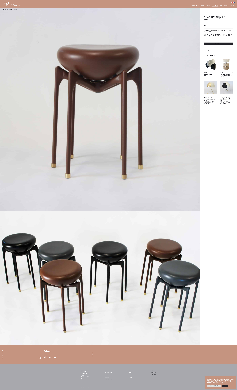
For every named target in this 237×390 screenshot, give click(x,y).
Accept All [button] (225, 385)
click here (221, 382)
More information (218, 43)
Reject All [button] (210, 385)
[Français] (232, 2)
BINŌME (206, 19)
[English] (234, 2)
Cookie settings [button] (217, 385)
